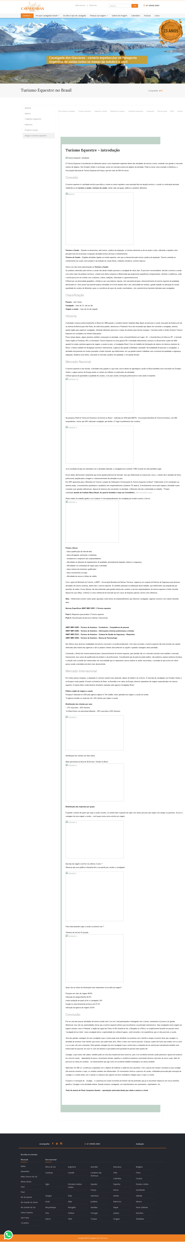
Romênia (139, 1213)
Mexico (139, 1201)
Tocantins (25, 1223)
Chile (115, 1172)
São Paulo (25, 1217)
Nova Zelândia (142, 1207)
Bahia (23, 1166)
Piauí (23, 1192)
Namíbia (94, 1207)
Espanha (116, 1184)
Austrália (94, 1167)
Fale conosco (80, 5)
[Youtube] (57, 1144)
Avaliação (140, 1144)
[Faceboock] (161, 90)
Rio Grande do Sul (28, 1207)
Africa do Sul (50, 1167)
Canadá (71, 1172)
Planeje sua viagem (98, 15)
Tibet (70, 1219)
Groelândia (140, 1190)
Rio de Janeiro (26, 1197)
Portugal (94, 1213)
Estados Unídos (142, 1184)
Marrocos (117, 1201)
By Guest (104, 1238)
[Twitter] (160, 90)
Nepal (115, 1207)
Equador (94, 1184)
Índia (70, 1196)
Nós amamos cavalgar (67, 111)
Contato (180, 111)
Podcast (147, 15)
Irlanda (116, 1196)
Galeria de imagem (119, 15)
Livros (157, 15)
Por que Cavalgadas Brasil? (47, 15)
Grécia (115, 1190)
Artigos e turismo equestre (35, 135)
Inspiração (150, 111)
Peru (47, 1213)
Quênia (116, 1213)
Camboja (49, 1172)
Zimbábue (140, 1219)
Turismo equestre (84, 111)
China (138, 1172)
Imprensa (28, 124)
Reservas (93, 5)
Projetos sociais (31, 130)
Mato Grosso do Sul (29, 1176)
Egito (47, 1184)
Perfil (172, 111)
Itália (70, 1201)
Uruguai (116, 1219)
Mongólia (72, 1207)
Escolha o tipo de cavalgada (74, 15)
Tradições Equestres (33, 119)
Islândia (139, 1196)
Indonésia (95, 1196)
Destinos (26, 15)
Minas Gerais (26, 1181)
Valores (28, 113)
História (28, 108)
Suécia (48, 1219)
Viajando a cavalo (100, 111)
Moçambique (50, 1207)
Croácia (139, 1178)
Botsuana (117, 1167)
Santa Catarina (27, 1212)
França (93, 1190)
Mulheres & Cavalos (117, 111)
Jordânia (94, 1201)
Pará (23, 1187)
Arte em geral (162, 111)
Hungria (48, 1196)
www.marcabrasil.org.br (144, 493)
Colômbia (117, 1178)
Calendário (135, 15)
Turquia (94, 1219)
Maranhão (25, 1171)
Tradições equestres (135, 111)
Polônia (71, 1213)
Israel (47, 1201)
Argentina (72, 1167)
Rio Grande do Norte (29, 1202)
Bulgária (139, 1167)
